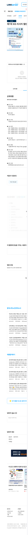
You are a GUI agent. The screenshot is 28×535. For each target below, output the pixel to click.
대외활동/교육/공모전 (20, 11)
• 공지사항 (9, 513)
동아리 (25, 16)
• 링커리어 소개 (10, 511)
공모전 (20, 16)
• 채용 (8, 514)
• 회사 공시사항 (10, 516)
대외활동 (9, 16)
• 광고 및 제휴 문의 (21, 511)
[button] (22, 29)
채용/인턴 (10, 11)
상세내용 (15, 89)
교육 (14, 16)
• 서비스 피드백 (20, 514)
